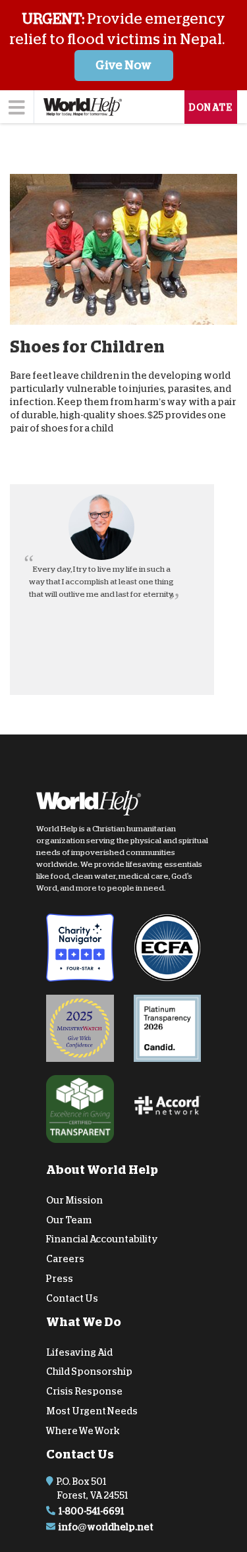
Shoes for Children (87, 346)
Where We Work (83, 1430)
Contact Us (72, 1298)
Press (59, 1278)
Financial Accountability (102, 1239)
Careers (65, 1258)
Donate (211, 107)
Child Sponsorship (89, 1371)
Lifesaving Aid (79, 1351)
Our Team (69, 1219)
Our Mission (74, 1200)
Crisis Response (84, 1391)
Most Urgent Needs (92, 1411)
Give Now (123, 65)
